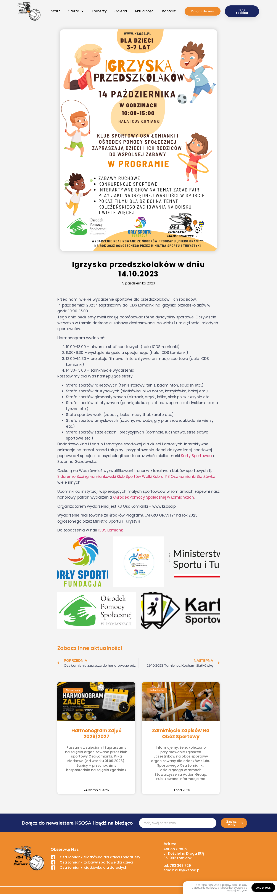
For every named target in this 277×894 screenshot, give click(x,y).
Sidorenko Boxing (73, 476)
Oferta (73, 11)
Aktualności (144, 11)
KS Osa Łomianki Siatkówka (190, 476)
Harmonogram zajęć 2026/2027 (96, 733)
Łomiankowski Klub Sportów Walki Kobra (127, 476)
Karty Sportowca (196, 455)
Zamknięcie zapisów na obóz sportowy (180, 733)
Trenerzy (99, 11)
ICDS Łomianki (111, 530)
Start (55, 11)
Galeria (120, 11)
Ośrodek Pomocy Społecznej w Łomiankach (153, 497)
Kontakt (169, 11)
